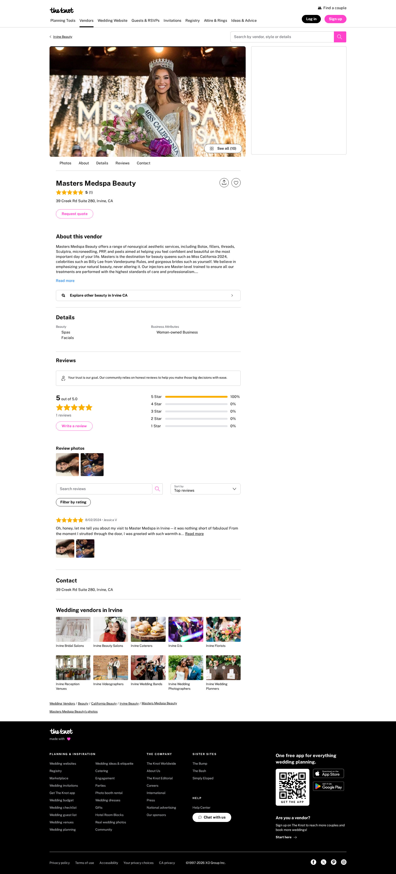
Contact (143, 163)
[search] (157, 488)
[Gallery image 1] (148, 101)
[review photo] (67, 464)
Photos (65, 163)
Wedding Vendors (62, 703)
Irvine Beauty (62, 37)
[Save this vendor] (236, 182)
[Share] (224, 182)
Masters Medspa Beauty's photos (74, 711)
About (84, 163)
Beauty (83, 703)
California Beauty (104, 703)
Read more (65, 280)
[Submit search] (340, 36)
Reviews (122, 163)
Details (102, 163)
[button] (205, 488)
